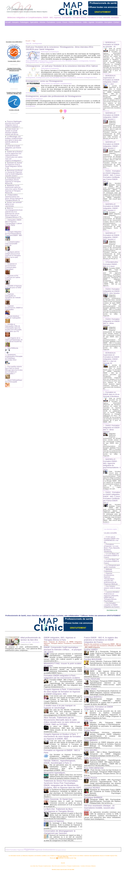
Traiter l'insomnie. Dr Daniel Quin (58, 799)
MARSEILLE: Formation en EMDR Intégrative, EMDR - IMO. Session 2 (111, 145)
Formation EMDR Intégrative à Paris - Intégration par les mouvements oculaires (62, 676)
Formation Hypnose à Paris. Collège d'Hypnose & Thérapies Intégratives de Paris (14, 69)
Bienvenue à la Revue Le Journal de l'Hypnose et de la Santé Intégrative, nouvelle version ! (14, 173)
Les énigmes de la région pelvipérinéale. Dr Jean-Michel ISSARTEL (13, 339)
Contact (116, 22)
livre (37, 92)
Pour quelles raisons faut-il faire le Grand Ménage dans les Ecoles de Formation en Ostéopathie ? (13, 370)
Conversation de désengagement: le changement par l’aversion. (59, 832)
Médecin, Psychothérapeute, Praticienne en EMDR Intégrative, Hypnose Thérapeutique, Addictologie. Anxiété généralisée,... (105, 692)
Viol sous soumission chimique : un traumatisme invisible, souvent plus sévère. (99, 807)
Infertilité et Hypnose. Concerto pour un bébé (13, 286)
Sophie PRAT (90, 730)
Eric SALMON (66, 61)
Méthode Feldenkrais (108, 570)
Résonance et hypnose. (54, 821)
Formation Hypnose (17, 850)
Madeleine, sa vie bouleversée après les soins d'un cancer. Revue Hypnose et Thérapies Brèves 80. (14, 189)
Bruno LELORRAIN (92, 669)
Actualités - (100, 22)
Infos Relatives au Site (112, 610)
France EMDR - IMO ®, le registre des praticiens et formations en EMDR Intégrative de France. (101, 639)
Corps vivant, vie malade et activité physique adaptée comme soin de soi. (12, 131)
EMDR (8, 850)
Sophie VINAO (90, 689)
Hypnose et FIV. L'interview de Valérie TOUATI (12, 277)
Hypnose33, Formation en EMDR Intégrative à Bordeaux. (98, 708)
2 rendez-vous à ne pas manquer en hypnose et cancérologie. (60, 706)
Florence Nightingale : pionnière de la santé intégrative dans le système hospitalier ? (13, 124)
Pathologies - (25, 22)
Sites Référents (12, 348)
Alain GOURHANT (31, 61)
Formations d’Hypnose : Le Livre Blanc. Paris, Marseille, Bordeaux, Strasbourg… (112, 548)
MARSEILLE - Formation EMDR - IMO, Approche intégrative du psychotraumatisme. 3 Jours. (111, 464)
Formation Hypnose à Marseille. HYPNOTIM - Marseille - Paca (14, 93)
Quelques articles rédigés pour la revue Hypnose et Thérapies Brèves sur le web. (13, 254)
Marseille (63, 862)
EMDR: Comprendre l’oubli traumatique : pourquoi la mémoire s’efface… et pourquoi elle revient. (63, 649)
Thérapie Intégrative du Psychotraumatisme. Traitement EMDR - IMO (13, 233)
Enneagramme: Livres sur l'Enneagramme (44, 81)
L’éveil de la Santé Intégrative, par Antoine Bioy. (13, 147)
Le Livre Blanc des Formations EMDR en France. (111, 555)
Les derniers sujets (110, 529)
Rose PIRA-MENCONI (94, 768)
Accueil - (8, 22)
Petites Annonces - (76, 22)
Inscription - (108, 22)
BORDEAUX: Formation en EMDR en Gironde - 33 (111, 44)
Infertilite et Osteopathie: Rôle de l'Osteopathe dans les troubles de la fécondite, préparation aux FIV (13, 328)
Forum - (65, 22)
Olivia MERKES (91, 740)
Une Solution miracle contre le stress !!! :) (112, 588)
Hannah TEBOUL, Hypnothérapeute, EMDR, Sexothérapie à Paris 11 (60, 762)
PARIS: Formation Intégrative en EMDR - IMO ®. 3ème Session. (112, 429)
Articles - (43, 22)
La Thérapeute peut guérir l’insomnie (112, 566)
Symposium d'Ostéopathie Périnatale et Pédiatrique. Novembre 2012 (13, 357)
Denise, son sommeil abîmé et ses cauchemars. (13, 204)
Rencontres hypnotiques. (55, 773)
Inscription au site (69, 858)
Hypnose (29, 849)
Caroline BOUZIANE (93, 659)
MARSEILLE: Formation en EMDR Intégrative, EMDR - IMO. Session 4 (111, 236)
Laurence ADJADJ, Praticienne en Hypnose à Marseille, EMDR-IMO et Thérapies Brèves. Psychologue (111, 596)
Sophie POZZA (90, 778)
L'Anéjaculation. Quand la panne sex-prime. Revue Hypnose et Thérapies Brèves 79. (14, 197)
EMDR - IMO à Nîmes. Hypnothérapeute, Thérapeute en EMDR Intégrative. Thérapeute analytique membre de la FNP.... (105, 754)
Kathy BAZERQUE (92, 758)
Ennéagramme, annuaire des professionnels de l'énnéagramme (53, 96)
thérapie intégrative (46, 62)
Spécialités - (34, 22)
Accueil (28, 41)
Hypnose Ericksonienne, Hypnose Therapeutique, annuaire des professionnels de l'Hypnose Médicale (111, 579)
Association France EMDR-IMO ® (14, 41)
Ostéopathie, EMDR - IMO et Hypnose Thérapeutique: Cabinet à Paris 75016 (13, 222)
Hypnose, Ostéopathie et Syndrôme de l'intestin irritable (13, 296)
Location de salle (25, 642)
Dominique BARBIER (93, 797)
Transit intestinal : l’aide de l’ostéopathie (13, 317)
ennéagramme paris (55, 61)
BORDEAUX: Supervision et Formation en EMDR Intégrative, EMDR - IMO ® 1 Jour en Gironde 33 (111, 358)
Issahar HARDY (91, 649)
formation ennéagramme (80, 61)
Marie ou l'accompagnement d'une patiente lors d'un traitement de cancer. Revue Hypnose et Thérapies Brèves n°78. (14, 212)
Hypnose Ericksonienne (45, 850)
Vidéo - (85, 22)
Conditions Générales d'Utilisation (88, 866)
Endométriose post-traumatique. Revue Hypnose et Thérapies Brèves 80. (13, 180)
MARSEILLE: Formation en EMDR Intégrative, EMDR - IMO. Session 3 (111, 207)
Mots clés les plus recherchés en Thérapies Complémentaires (66, 866)
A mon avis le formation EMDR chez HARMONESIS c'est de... (111, 539)
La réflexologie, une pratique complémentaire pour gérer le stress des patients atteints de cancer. (13, 140)
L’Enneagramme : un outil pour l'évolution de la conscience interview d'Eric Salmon (62, 66)
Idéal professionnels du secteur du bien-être (30, 638)
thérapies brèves (60, 850)
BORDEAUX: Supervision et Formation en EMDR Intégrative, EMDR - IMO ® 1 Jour (111, 80)
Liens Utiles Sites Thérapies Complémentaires (40, 866)
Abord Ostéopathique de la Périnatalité (13, 381)
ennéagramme (43, 61)
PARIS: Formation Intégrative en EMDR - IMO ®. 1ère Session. (112, 291)
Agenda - (92, 22)
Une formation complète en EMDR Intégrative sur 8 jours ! (112, 605)
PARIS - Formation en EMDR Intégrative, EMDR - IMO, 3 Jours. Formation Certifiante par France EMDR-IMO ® (112, 176)
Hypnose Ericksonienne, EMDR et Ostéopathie (13, 307)
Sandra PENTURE (92, 679)
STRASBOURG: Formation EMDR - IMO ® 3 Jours (110, 264)
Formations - (51, 22)
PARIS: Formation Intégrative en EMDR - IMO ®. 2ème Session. (112, 322)
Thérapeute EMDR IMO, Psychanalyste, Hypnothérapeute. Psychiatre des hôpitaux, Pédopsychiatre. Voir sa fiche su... (105, 801)
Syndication (61, 858)
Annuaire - (16, 22)
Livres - (59, 22)
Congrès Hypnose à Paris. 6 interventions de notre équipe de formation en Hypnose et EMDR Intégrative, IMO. (62, 691)
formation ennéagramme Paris (87, 77)
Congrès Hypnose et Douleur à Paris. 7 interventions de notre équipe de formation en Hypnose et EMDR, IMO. (62, 736)
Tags (33, 41)
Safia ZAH (88, 721)
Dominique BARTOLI (93, 697)
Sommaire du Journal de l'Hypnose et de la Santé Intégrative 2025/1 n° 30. (13, 165)
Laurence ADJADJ (92, 788)
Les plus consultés (110, 533)
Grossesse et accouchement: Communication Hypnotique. (11, 266)
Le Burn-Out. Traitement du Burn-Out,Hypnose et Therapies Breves (59, 810)
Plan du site (52, 858)
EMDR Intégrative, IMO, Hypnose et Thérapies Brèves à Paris (60, 638)
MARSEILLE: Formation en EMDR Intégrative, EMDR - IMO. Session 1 (111, 116)
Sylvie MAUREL (91, 750)
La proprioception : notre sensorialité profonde (12, 243)
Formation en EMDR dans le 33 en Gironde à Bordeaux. (111, 394)
